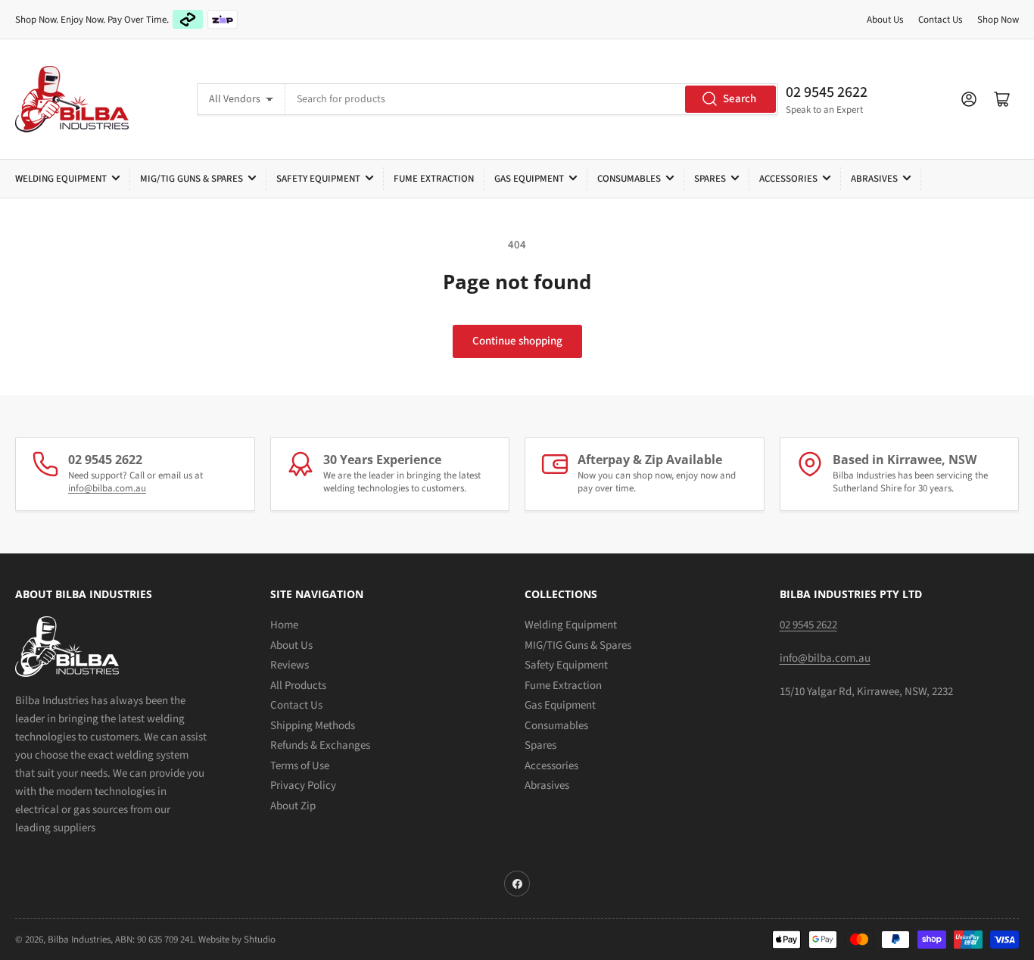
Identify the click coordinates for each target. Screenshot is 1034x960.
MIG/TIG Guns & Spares (191, 178)
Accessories (788, 178)
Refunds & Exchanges (320, 745)
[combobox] (532, 99)
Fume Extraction (434, 178)
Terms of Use (299, 766)
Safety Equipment (318, 178)
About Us (885, 19)
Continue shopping (517, 341)
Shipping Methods (312, 726)
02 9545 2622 (826, 92)
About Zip (293, 806)
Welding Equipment (61, 178)
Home (284, 625)
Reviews (289, 665)
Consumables (629, 178)
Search (739, 99)
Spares (710, 178)
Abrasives (874, 178)
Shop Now (998, 19)
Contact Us (940, 19)
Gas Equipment (529, 178)
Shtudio (260, 939)
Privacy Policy (303, 785)
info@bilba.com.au (107, 488)
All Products (298, 686)
